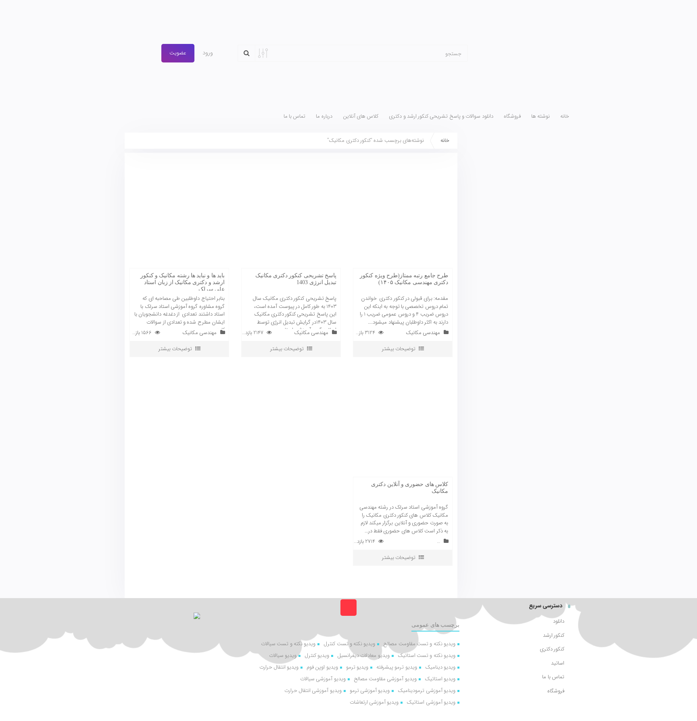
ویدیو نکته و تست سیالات (288, 644)
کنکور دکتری (552, 649)
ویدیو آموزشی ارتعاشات (374, 702)
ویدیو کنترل (317, 655)
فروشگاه (512, 116)
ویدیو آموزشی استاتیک (431, 702)
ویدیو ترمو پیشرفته (396, 667)
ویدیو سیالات (282, 655)
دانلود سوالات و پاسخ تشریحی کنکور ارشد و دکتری (441, 116)
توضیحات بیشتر (398, 349)
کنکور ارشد (553, 636)
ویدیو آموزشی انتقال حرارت (313, 690)
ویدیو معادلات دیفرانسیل (363, 655)
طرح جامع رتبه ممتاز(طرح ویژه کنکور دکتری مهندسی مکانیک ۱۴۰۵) (404, 278)
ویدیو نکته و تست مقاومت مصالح (419, 644)
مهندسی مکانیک (423, 333)
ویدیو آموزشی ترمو (370, 690)
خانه (564, 116)
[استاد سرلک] (525, 53)
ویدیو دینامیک (440, 667)
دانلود (558, 621)
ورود (208, 53)
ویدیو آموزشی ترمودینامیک (426, 690)
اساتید (557, 663)
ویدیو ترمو (357, 667)
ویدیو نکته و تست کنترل (349, 644)
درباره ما (324, 116)
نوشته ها (540, 116)
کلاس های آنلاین (361, 116)
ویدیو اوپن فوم (322, 667)
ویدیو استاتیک (440, 679)
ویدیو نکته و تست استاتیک (426, 655)
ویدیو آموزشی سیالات (323, 679)
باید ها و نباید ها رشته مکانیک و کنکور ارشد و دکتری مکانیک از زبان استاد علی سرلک (182, 282)
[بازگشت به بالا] (348, 607)
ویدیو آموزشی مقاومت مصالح (385, 679)
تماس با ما (295, 116)
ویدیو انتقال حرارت (279, 667)
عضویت (177, 53)
